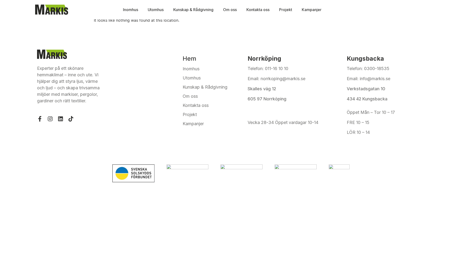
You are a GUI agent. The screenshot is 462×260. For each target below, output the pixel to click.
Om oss (230, 9)
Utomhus (156, 9)
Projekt (285, 9)
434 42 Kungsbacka (367, 98)
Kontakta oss (258, 9)
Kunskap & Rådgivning (193, 9)
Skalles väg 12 (262, 88)
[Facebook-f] (40, 119)
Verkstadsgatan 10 (366, 88)
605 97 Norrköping (267, 98)
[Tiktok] (71, 119)
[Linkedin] (60, 119)
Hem (189, 58)
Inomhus (130, 9)
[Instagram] (50, 119)
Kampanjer (311, 9)
